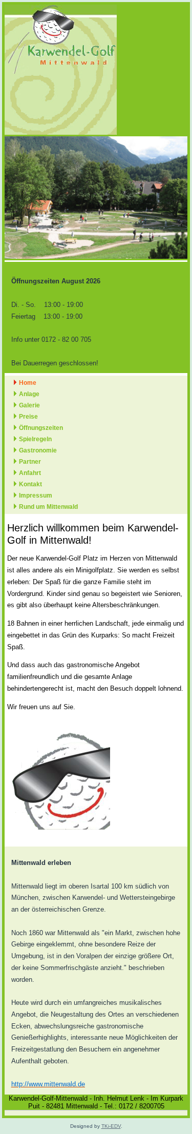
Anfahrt (30, 473)
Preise (28, 416)
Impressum (35, 495)
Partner (30, 461)
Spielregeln (35, 439)
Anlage (29, 394)
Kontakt (30, 484)
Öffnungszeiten (41, 427)
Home (27, 382)
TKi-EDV (111, 1126)
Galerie (29, 405)
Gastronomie (38, 450)
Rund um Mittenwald (48, 506)
